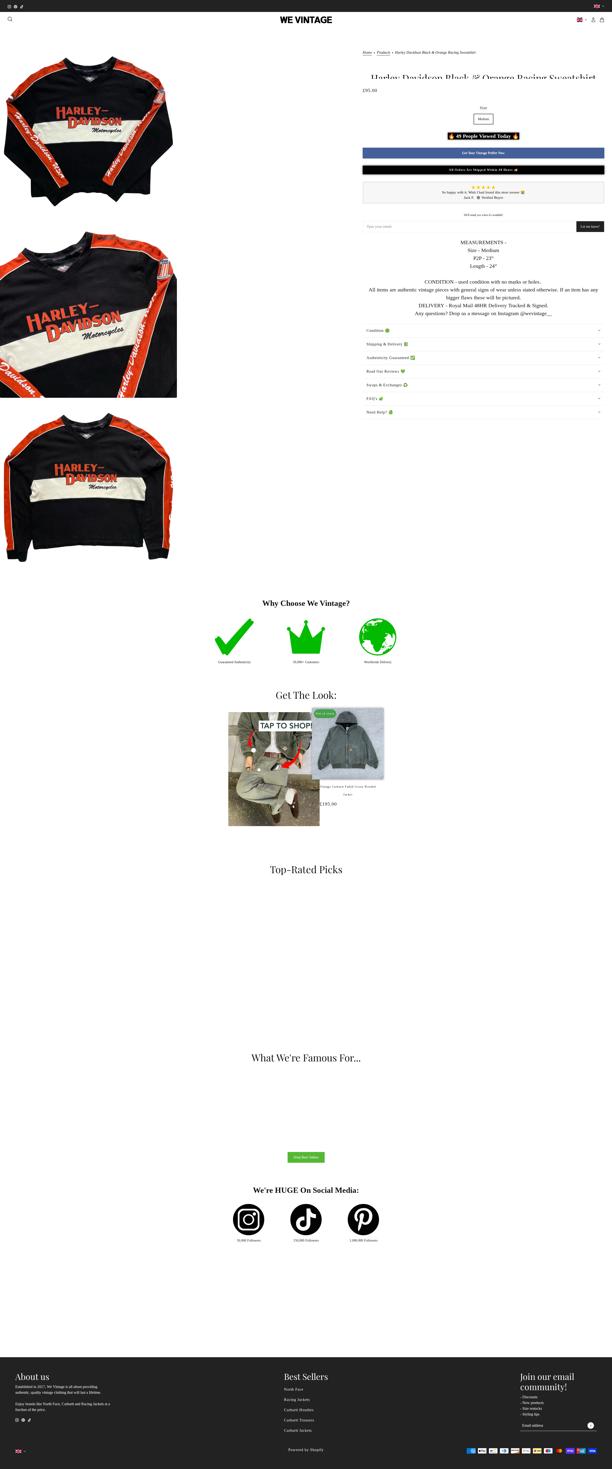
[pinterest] (15, 6)
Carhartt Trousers (299, 1420)
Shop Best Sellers (306, 1157)
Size (483, 108)
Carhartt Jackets (298, 1430)
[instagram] (9, 6)
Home (367, 52)
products (383, 52)
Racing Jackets (297, 1400)
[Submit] (590, 1425)
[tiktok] (21, 6)
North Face (293, 1389)
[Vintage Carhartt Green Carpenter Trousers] (350, 829)
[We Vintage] (306, 19)
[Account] (593, 19)
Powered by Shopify (306, 1450)
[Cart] (602, 19)
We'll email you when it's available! (483, 214)
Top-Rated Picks (306, 869)
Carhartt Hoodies (299, 1410)
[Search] (10, 19)
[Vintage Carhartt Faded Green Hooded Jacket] (345, 829)
